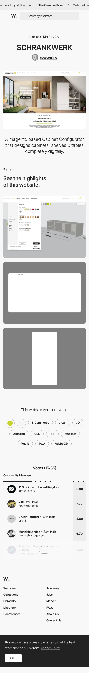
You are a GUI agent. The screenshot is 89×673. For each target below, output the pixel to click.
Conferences (11, 614)
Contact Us (53, 620)
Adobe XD (61, 443)
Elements (9, 601)
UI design (19, 433)
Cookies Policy (50, 648)
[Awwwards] (14, 16)
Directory (9, 607)
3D (78, 422)
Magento (70, 433)
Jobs (49, 594)
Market (51, 601)
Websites (9, 588)
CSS (37, 433)
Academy (52, 588)
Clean (62, 422)
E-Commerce (40, 422)
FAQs (49, 607)
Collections (10, 594)
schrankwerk (44, 47)
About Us (52, 614)
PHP (52, 433)
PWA (42, 443)
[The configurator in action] (44, 227)
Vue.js (25, 443)
